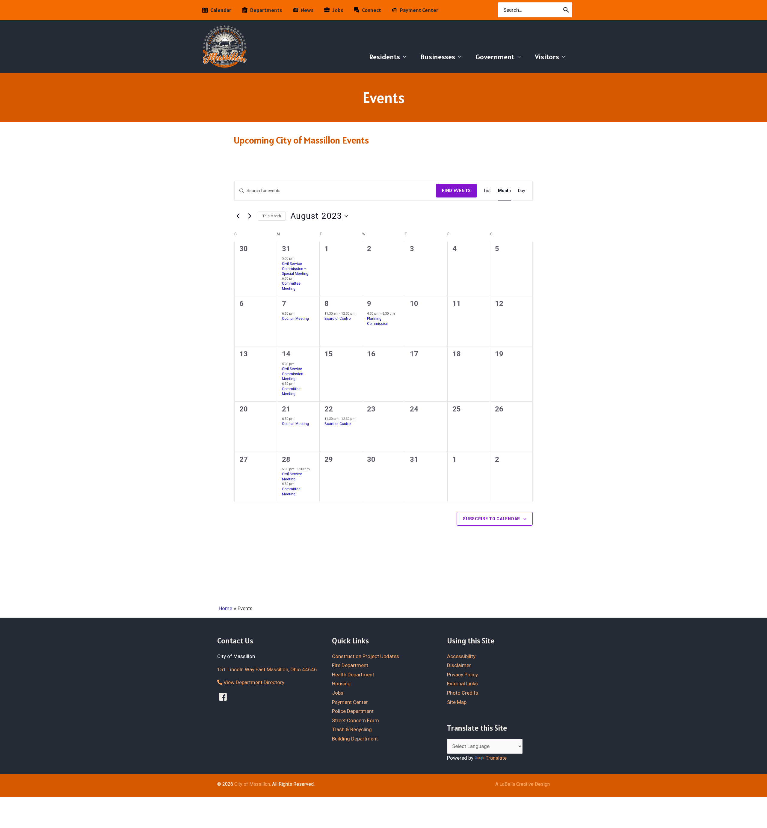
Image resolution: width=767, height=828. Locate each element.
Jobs (337, 693)
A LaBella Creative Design (522, 784)
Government (494, 56)
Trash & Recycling (352, 729)
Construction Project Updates (365, 656)
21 (286, 409)
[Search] (566, 10)
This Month (271, 216)
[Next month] (249, 216)
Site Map (456, 702)
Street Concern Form (355, 720)
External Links (462, 684)
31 (286, 249)
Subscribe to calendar (491, 518)
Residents (384, 56)
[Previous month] (237, 216)
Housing (341, 684)
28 (286, 459)
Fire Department (350, 665)
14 (286, 354)
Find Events (456, 190)
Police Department (353, 711)
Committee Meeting (291, 286)
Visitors (547, 56)
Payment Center (350, 702)
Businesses (437, 56)
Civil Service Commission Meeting (292, 374)
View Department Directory (253, 682)
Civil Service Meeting (292, 476)
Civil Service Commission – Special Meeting (295, 269)
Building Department (355, 739)
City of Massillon (252, 784)
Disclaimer (459, 665)
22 (328, 409)
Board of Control (337, 318)
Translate (496, 758)
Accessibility (461, 656)
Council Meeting (295, 318)
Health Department (353, 675)
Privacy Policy (462, 675)
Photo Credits (462, 693)
